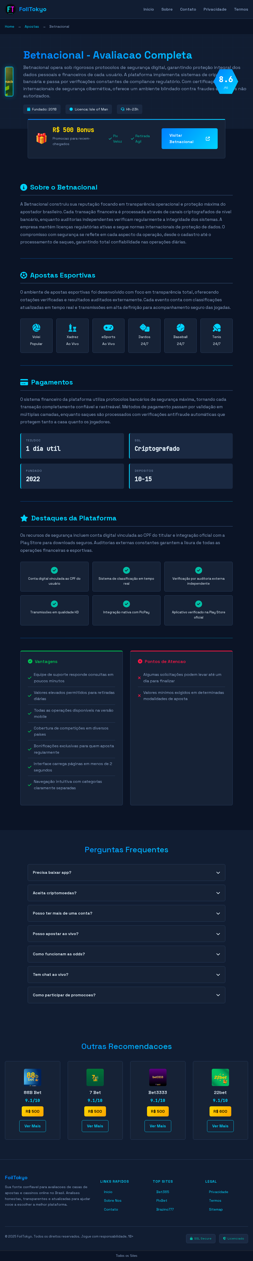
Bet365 (162, 1192)
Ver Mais (32, 1126)
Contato (188, 9)
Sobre (167, 9)
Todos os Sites (126, 1256)
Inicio (149, 9)
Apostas (32, 26)
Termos (241, 9)
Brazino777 (165, 1209)
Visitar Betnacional (181, 138)
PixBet (161, 1200)
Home (9, 26)
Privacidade (215, 9)
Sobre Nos (113, 1200)
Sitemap (216, 1209)
